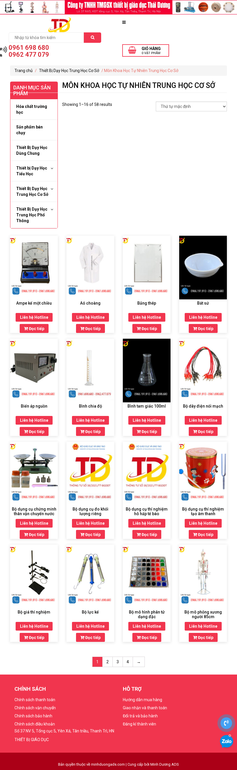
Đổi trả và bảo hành (140, 716)
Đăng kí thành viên (139, 724)
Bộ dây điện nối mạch (203, 406)
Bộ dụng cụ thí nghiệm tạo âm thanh (203, 511)
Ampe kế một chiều (34, 303)
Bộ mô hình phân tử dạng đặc (147, 614)
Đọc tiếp (36, 328)
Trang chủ (23, 70)
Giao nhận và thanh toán (145, 707)
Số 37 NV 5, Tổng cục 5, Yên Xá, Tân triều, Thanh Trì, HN (64, 731)
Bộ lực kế (90, 612)
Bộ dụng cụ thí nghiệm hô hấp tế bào (147, 511)
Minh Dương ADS (164, 764)
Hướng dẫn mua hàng (142, 699)
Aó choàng (90, 303)
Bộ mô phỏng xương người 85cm (203, 614)
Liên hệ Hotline (34, 317)
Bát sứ (203, 303)
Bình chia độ (90, 406)
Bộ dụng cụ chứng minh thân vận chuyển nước (34, 511)
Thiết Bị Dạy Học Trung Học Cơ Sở (69, 70)
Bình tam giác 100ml (146, 406)
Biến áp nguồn (34, 406)
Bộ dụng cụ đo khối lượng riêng (90, 511)
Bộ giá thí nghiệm (34, 612)
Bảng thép (146, 303)
